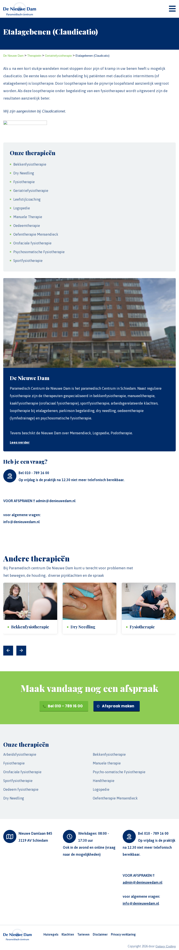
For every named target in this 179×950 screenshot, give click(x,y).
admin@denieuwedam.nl (56, 501)
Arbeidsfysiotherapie (19, 754)
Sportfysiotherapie (28, 261)
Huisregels (50, 934)
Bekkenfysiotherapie (29, 164)
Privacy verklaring (123, 934)
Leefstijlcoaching (27, 199)
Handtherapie (103, 781)
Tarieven (83, 934)
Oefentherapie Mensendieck (35, 234)
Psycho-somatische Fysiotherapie (119, 772)
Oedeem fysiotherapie (20, 789)
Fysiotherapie (24, 182)
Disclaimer (100, 934)
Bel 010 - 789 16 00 (65, 706)
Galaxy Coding (165, 946)
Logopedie (21, 208)
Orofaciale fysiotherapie (32, 243)
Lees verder (20, 442)
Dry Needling (23, 173)
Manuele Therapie (27, 217)
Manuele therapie (107, 763)
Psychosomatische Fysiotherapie (39, 252)
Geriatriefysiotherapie (30, 191)
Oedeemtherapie (26, 226)
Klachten (68, 934)
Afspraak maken (117, 706)
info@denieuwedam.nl (21, 522)
